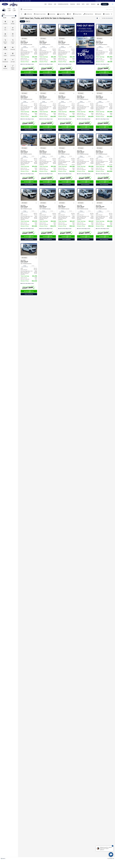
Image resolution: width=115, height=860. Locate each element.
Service (78, 4)
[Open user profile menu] (98, 4)
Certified (9, 8)
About (87, 4)
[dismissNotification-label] (112, 846)
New (45, 4)
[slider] (2, 15)
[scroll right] (111, 14)
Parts (83, 4)
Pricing (24, 46)
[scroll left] (21, 14)
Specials (50, 4)
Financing (72, 4)
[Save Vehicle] (36, 38)
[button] (112, 4)
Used (55, 4)
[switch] (3, 9)
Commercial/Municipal (63, 4)
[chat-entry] (111, 854)
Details (33, 46)
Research (93, 4)
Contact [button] (105, 4)
